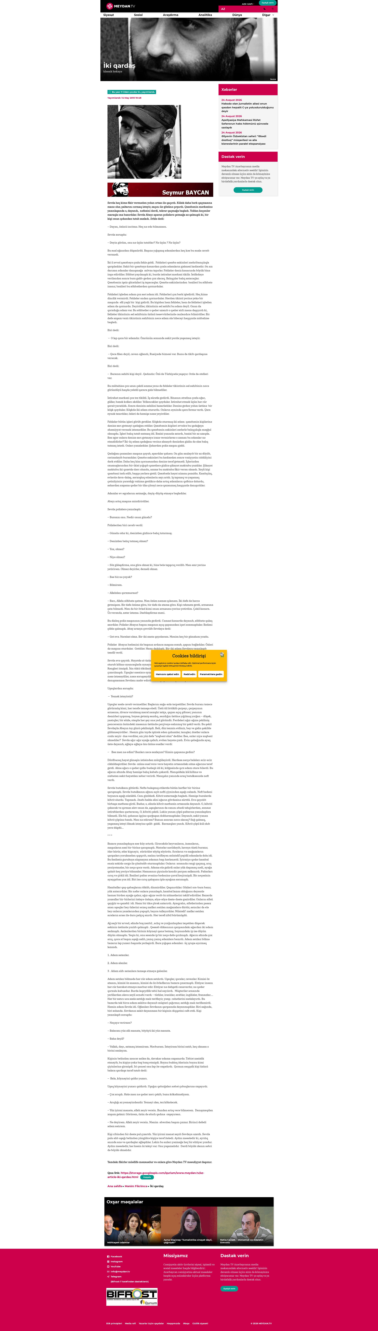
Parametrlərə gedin (211, 674)
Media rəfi (130, 1323)
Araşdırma (170, 15)
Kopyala (147, 1176)
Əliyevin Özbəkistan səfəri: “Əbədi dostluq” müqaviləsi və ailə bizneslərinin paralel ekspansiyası (243, 140)
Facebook (116, 1256)
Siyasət (108, 15)
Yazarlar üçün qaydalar (151, 1323)
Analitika (205, 15)
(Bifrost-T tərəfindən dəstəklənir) (130, 1281)
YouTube (115, 1266)
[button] (274, 15)
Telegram (116, 1276)
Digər (266, 15)
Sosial (138, 15)
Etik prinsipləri (114, 1323)
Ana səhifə (114, 1186)
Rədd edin (189, 674)
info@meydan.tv (120, 1271)
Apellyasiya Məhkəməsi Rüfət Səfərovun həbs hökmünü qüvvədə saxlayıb (244, 124)
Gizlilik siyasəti (200, 1323)
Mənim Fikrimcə (136, 1186)
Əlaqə (186, 1323)
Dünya (237, 15)
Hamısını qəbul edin (167, 674)
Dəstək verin (268, 3)
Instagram (117, 1261)
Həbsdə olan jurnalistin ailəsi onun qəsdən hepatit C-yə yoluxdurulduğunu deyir (247, 107)
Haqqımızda (173, 1323)
